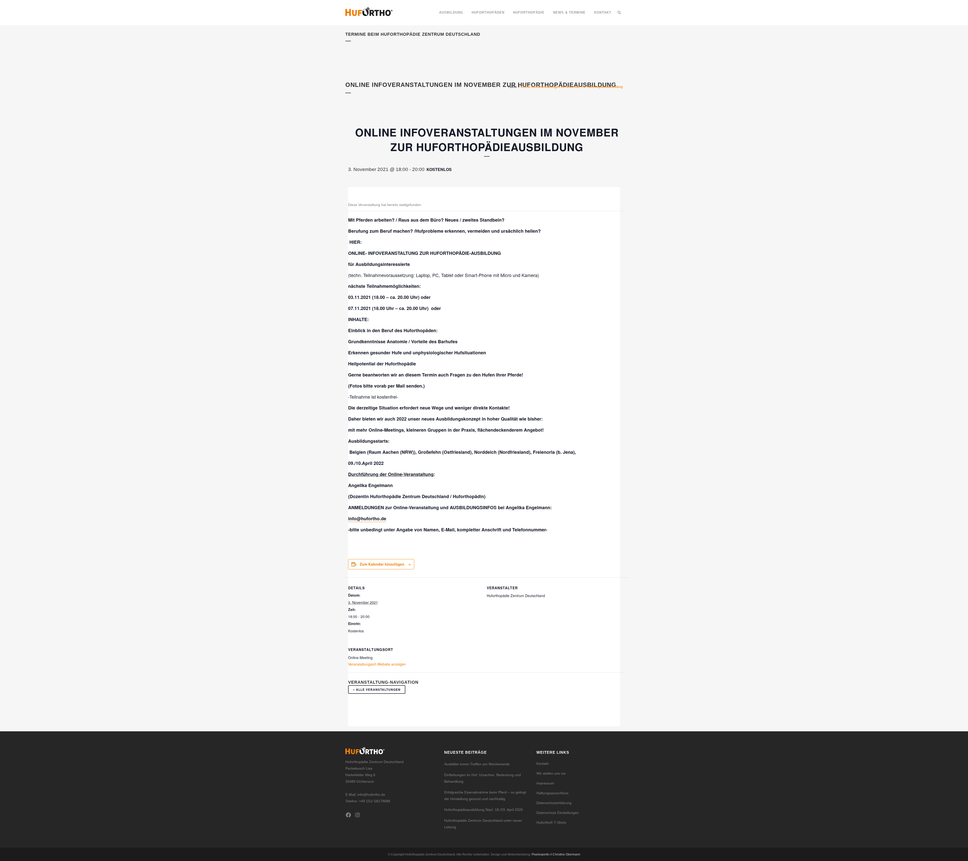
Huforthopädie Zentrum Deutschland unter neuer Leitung (483, 823)
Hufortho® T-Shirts (551, 822)
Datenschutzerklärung (553, 803)
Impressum (545, 783)
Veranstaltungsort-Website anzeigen (377, 664)
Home (512, 87)
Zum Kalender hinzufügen (382, 564)
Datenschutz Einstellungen (557, 813)
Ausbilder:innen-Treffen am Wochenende (477, 764)
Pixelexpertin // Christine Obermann (556, 854)
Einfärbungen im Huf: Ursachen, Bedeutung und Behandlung (482, 778)
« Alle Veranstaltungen (377, 689)
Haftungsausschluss (552, 793)
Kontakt (542, 764)
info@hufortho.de (367, 518)
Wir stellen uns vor (551, 773)
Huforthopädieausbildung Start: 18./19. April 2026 (483, 810)
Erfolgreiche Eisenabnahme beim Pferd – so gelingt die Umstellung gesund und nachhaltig (485, 795)
